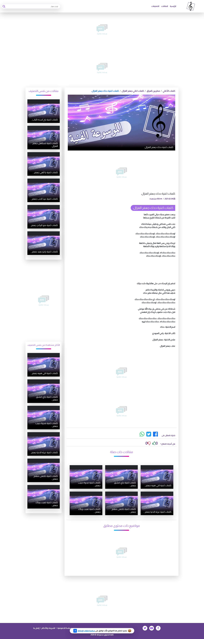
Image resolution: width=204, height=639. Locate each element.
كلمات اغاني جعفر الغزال (133, 91)
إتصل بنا (36, 628)
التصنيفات (155, 6)
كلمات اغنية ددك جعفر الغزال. (105, 91)
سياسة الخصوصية (64, 628)
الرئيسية (173, 6)
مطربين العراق (153, 91)
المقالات (164, 6)
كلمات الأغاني (169, 91)
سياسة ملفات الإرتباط (86, 631)
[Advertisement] (102, 29)
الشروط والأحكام (48, 628)
